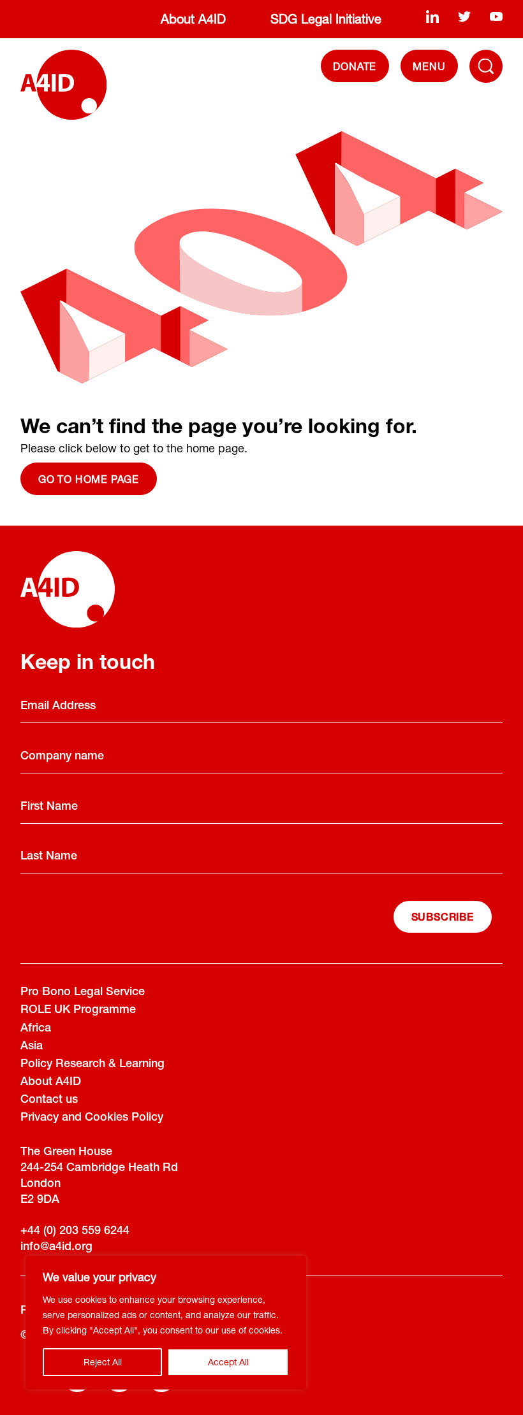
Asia (31, 1046)
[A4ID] (63, 85)
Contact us (49, 1100)
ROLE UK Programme (78, 1010)
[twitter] (464, 16)
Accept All (228, 1361)
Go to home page (88, 479)
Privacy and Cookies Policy (91, 1118)
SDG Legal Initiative (325, 18)
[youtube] (496, 16)
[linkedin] (432, 16)
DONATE (354, 66)
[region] (166, 1323)
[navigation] (429, 66)
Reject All (103, 1361)
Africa (35, 1029)
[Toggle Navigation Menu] (486, 66)
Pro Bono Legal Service (82, 992)
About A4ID (193, 18)
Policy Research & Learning (92, 1064)
